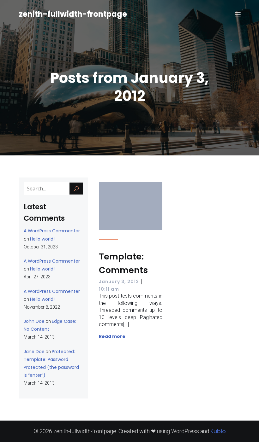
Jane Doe (34, 351)
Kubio (218, 431)
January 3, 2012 (119, 281)
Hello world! (42, 239)
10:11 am (109, 289)
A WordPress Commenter (52, 231)
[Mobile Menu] (237, 14)
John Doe (34, 321)
